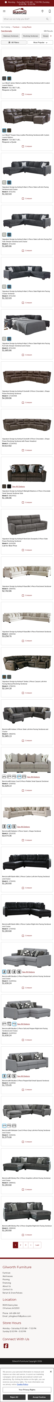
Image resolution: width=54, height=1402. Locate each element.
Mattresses (8, 1276)
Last (37, 1245)
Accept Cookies (39, 1397)
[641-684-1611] (50, 11)
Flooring (6, 1279)
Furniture (16, 27)
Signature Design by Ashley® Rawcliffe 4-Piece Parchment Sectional (26, 632)
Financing (7, 1283)
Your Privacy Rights (27, 1390)
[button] (4, 11)
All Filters (15, 42)
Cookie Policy (22, 1384)
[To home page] (19, 11)
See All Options (18, 486)
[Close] (51, 1371)
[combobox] (40, 42)
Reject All (14, 1397)
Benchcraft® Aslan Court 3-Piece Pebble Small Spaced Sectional (25, 781)
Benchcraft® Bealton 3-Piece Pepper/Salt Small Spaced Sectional (25, 1081)
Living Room (26, 27)
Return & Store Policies (12, 1293)
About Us (7, 1286)
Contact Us (8, 1289)
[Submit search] (47, 19)
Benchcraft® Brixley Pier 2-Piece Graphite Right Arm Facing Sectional (27, 1226)
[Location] (42, 11)
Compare (28, 94)
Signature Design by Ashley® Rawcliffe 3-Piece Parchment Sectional (26, 586)
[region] (27, 1385)
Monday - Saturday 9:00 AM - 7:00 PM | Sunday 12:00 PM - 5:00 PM (28, 3)
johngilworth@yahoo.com (20, 1316)
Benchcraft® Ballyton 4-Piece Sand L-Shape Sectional (21, 831)
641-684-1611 (14, 1313)
